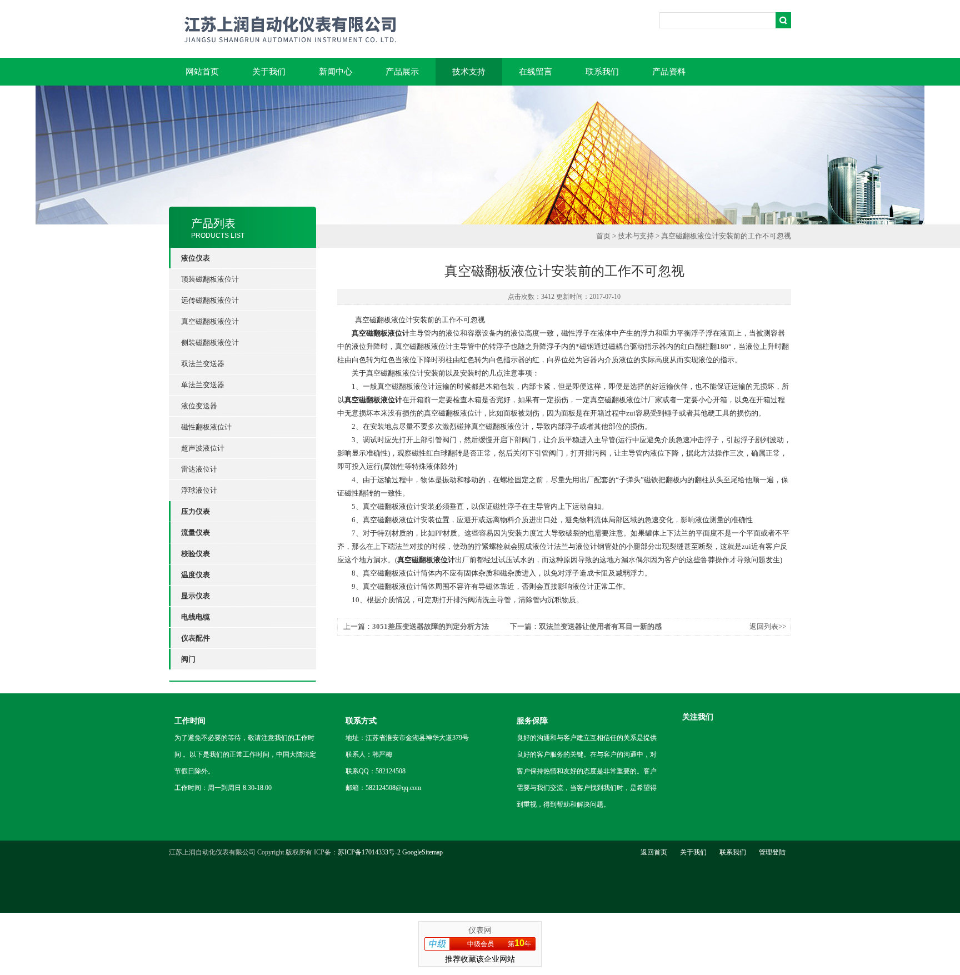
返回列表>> (767, 626)
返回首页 (654, 852)
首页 (603, 236)
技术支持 (469, 71)
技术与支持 (636, 236)
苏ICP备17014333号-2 (369, 852)
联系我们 (602, 71)
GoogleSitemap (422, 852)
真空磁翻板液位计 (210, 321)
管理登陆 (772, 852)
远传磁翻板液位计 (210, 300)
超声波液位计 (202, 448)
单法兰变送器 (202, 385)
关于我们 (269, 71)
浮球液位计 (199, 490)
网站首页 (202, 71)
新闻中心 (335, 71)
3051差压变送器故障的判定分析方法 (430, 626)
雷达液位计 (199, 469)
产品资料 (669, 71)
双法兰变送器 (202, 363)
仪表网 (480, 930)
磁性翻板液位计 (206, 427)
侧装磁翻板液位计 (210, 342)
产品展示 (402, 71)
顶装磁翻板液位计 (210, 279)
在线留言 (535, 71)
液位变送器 (199, 406)
